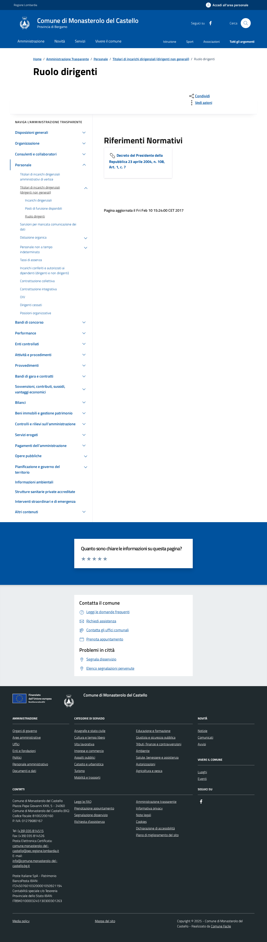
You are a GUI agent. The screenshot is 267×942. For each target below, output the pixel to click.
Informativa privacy (149, 808)
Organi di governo (25, 730)
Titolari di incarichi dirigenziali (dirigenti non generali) (151, 58)
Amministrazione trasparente (156, 801)
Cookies (141, 821)
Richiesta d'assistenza (89, 821)
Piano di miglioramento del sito (157, 834)
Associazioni (211, 41)
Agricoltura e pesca (149, 770)
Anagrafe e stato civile (89, 730)
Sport (189, 41)
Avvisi (202, 744)
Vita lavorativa (84, 744)
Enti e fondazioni (24, 750)
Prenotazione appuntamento (94, 808)
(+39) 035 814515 (31, 830)
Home (37, 58)
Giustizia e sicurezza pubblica (155, 737)
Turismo (79, 770)
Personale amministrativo (30, 764)
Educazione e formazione (153, 730)
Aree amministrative (27, 737)
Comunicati (205, 737)
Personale (101, 58)
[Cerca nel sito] (246, 23)
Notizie (202, 730)
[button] (227, 5)
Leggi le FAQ (83, 801)
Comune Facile (221, 926)
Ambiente (143, 750)
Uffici (16, 744)
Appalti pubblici (84, 757)
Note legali (143, 814)
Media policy (21, 920)
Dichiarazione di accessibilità (155, 828)
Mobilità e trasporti (87, 777)
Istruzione (169, 41)
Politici (17, 757)
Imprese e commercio (89, 750)
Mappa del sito (105, 920)
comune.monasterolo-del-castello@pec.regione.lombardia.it (36, 848)
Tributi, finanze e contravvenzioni (158, 744)
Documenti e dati (24, 770)
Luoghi (202, 771)
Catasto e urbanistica (88, 764)
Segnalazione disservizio (91, 814)
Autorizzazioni (145, 764)
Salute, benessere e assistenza (157, 757)
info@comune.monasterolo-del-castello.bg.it (35, 863)
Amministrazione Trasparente (67, 58)
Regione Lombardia (25, 5)
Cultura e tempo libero (89, 737)
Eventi (202, 778)
